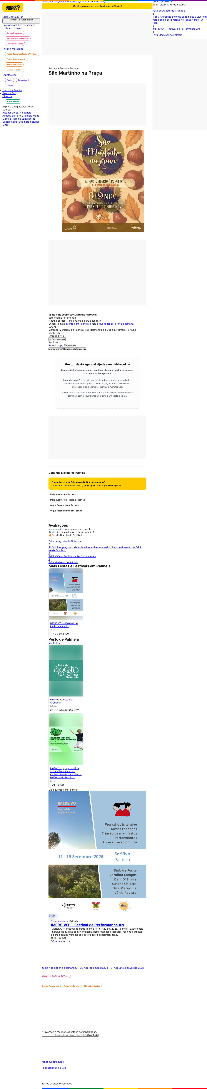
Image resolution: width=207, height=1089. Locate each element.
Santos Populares (14, 33)
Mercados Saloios (14, 70)
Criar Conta (159, 1)
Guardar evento (58, 339)
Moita (36, 115)
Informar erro (80, 349)
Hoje (5, 25)
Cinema (10, 85)
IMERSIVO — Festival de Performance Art (64, 625)
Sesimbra (24, 121)
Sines (5, 124)
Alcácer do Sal (11, 112)
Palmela (53, 1)
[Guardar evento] (52, 941)
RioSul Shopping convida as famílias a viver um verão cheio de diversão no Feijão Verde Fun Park (66, 773)
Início (45, 1)
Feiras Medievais (14, 64)
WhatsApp (57, 345)
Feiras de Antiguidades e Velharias (22, 54)
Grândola (27, 115)
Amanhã (12, 25)
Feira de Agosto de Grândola (61, 701)
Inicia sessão (55, 529)
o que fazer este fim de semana (115, 323)
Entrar (169, 1)
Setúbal (34, 121)
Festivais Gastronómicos (18, 38)
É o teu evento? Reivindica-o (61, 349)
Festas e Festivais (69, 1)
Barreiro (17, 115)
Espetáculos (57, 1061)
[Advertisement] (97, 33)
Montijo (7, 118)
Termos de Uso (57, 1067)
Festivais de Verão (15, 44)
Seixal (15, 121)
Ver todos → (55, 643)
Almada (7, 115)
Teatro (9, 80)
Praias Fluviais (13, 101)
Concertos (22, 80)
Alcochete (25, 112)
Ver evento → (62, 941)
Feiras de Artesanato (16, 59)
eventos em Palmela (77, 323)
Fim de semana (26, 25)
